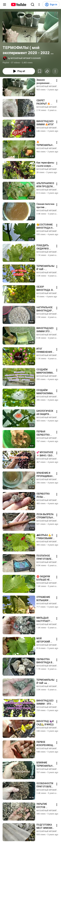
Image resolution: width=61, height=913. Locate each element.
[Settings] (39, 4)
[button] (30, 27)
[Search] (32, 4)
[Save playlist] (39, 71)
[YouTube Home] (18, 4)
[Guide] (5, 4)
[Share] (47, 71)
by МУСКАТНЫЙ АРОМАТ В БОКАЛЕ (24, 58)
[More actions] (55, 71)
